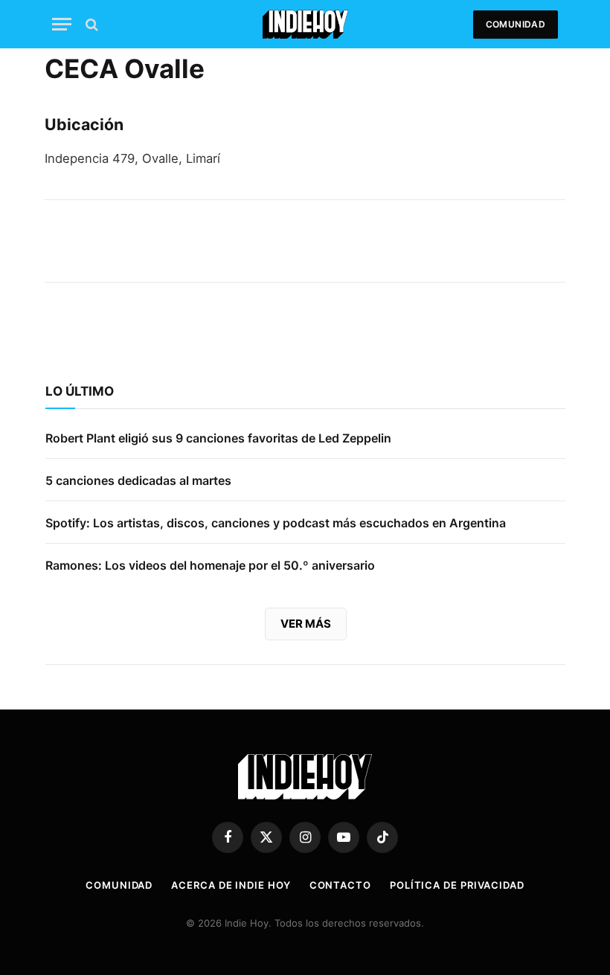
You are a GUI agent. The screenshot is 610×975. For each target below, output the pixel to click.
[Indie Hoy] (305, 24)
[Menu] (61, 24)
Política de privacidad (457, 885)
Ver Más (305, 624)
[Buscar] (90, 24)
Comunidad (515, 24)
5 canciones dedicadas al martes (138, 480)
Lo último (79, 391)
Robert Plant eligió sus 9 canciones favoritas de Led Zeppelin (218, 438)
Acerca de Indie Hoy (230, 885)
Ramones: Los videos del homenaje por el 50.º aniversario (210, 565)
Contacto (340, 885)
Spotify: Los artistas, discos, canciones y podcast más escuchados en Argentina (275, 522)
